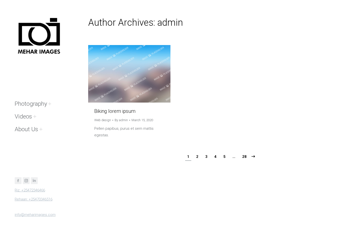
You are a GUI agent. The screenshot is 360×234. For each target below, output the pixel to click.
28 (244, 156)
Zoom (122, 74)
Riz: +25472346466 (30, 190)
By (121, 120)
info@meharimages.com (35, 214)
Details (136, 74)
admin (170, 22)
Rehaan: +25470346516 (33, 199)
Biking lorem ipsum (114, 111)
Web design (102, 120)
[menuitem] (31, 103)
